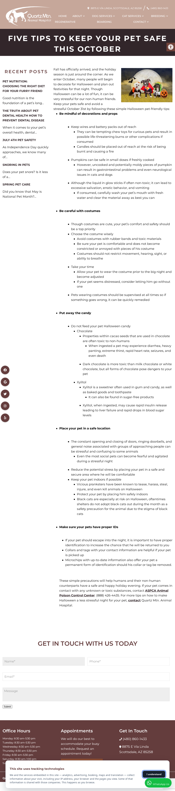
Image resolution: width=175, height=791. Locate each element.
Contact (139, 21)
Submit (7, 706)
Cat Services (131, 16)
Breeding (158, 16)
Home (62, 16)
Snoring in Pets (16, 165)
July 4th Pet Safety (19, 140)
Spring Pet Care (16, 184)
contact (134, 600)
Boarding (104, 21)
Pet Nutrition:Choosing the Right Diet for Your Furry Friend (24, 86)
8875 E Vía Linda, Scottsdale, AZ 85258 (116, 8)
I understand (154, 774)
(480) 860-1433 (159, 8)
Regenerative (65, 21)
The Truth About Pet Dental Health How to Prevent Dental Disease (23, 115)
